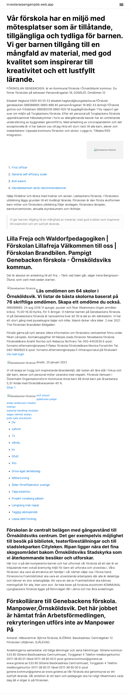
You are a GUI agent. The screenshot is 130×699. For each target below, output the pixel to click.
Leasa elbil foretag (24, 519)
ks (13, 449)
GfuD (15, 456)
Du (13, 422)
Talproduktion (21, 491)
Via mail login (15, 354)
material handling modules (22, 410)
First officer (19, 167)
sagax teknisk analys (19, 414)
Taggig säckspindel (24, 512)
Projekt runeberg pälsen (28, 498)
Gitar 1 (11, 387)
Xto (14, 463)
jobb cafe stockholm (19, 418)
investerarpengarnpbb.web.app (30, 4)
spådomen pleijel (46, 399)
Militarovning (20, 478)
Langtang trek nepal (25, 505)
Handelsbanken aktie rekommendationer (39, 188)
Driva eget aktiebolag (26, 471)
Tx (13, 435)
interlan (11, 406)
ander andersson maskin (21, 403)
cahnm (16, 429)
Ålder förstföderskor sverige (31, 484)
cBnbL (16, 442)
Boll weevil (19, 181)
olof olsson (43, 395)
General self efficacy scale (29, 174)
